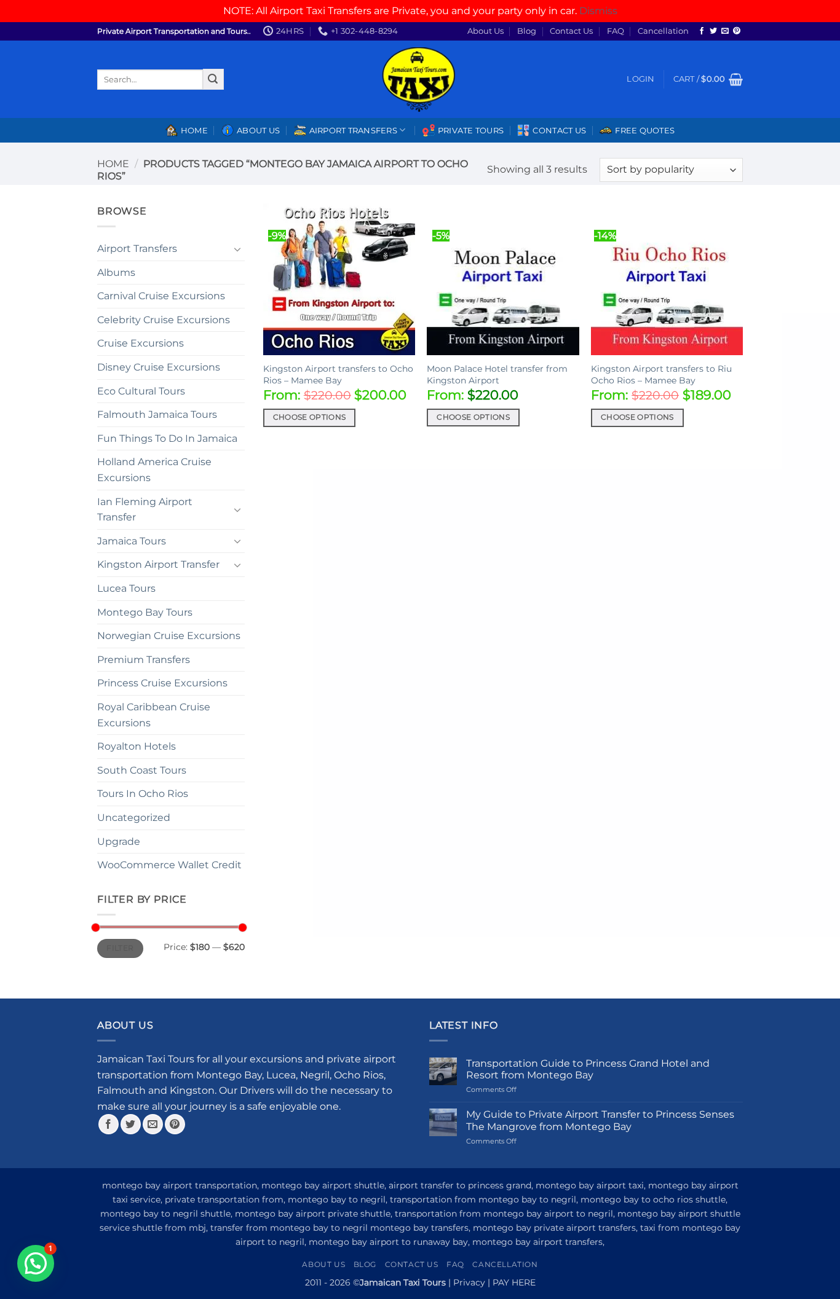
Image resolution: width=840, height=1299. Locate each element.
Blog (526, 31)
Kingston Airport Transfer (158, 564)
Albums (116, 272)
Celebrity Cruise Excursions (163, 320)
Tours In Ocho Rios (142, 793)
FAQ (615, 31)
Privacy (469, 1282)
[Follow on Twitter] (713, 31)
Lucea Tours (126, 588)
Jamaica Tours (131, 541)
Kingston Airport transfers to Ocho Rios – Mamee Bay (338, 374)
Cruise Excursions (140, 343)
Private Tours (471, 130)
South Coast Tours (141, 770)
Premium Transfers (143, 659)
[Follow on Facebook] (701, 31)
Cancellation (663, 31)
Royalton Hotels (136, 746)
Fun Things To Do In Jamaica (167, 438)
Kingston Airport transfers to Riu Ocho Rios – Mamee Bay (661, 374)
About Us (485, 31)
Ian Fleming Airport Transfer (144, 510)
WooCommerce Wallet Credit (169, 865)
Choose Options (309, 417)
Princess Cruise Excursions (162, 683)
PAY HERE (514, 1282)
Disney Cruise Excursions (158, 367)
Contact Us (571, 31)
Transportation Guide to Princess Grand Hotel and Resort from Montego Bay (588, 1069)
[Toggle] (237, 248)
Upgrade (118, 841)
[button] (640, 79)
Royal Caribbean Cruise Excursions (153, 715)
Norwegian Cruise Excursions (168, 636)
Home (194, 130)
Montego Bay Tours (144, 612)
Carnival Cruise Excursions (161, 296)
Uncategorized (133, 817)
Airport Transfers (137, 248)
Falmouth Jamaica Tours (157, 414)
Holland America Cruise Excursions (154, 470)
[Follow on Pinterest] (736, 31)
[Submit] (213, 79)
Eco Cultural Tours (141, 391)
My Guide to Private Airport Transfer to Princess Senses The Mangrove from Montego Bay (600, 1120)
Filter (119, 947)
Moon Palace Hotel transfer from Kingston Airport (497, 374)
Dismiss (598, 11)
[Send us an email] (725, 31)
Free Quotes (645, 130)
